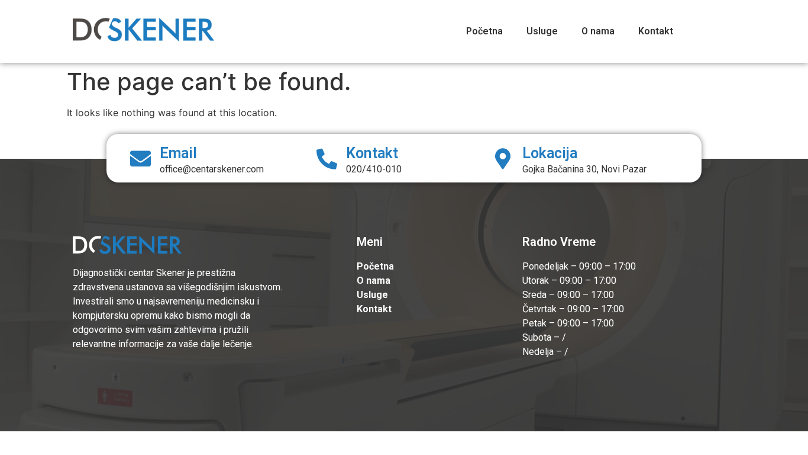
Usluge (542, 31)
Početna (484, 31)
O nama (598, 31)
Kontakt (655, 31)
